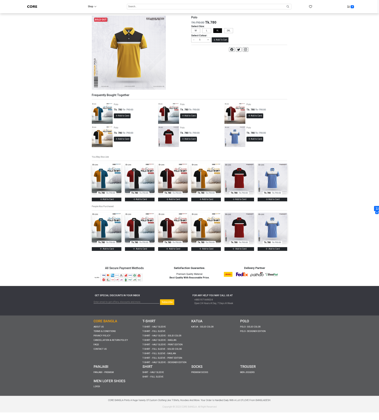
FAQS (96, 344)
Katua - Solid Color (202, 326)
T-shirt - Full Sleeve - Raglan (159, 353)
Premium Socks (199, 372)
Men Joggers (247, 372)
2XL (228, 30)
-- (193, 40)
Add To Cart (221, 40)
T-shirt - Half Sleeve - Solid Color (161, 335)
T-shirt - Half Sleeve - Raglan (159, 340)
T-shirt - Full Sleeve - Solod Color (162, 349)
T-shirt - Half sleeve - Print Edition (162, 344)
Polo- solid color (250, 326)
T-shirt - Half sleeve (154, 326)
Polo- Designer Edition (253, 331)
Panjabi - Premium (104, 372)
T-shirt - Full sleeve (153, 331)
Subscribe (167, 302)
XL (217, 30)
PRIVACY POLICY (102, 335)
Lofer (97, 386)
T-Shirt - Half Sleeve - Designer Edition (164, 362)
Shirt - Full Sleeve (152, 376)
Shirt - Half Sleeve (153, 372)
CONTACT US (100, 349)
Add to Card (123, 115)
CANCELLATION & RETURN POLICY (111, 340)
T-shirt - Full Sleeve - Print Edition (162, 358)
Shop (91, 6)
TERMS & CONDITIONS (105, 331)
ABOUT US (99, 326)
